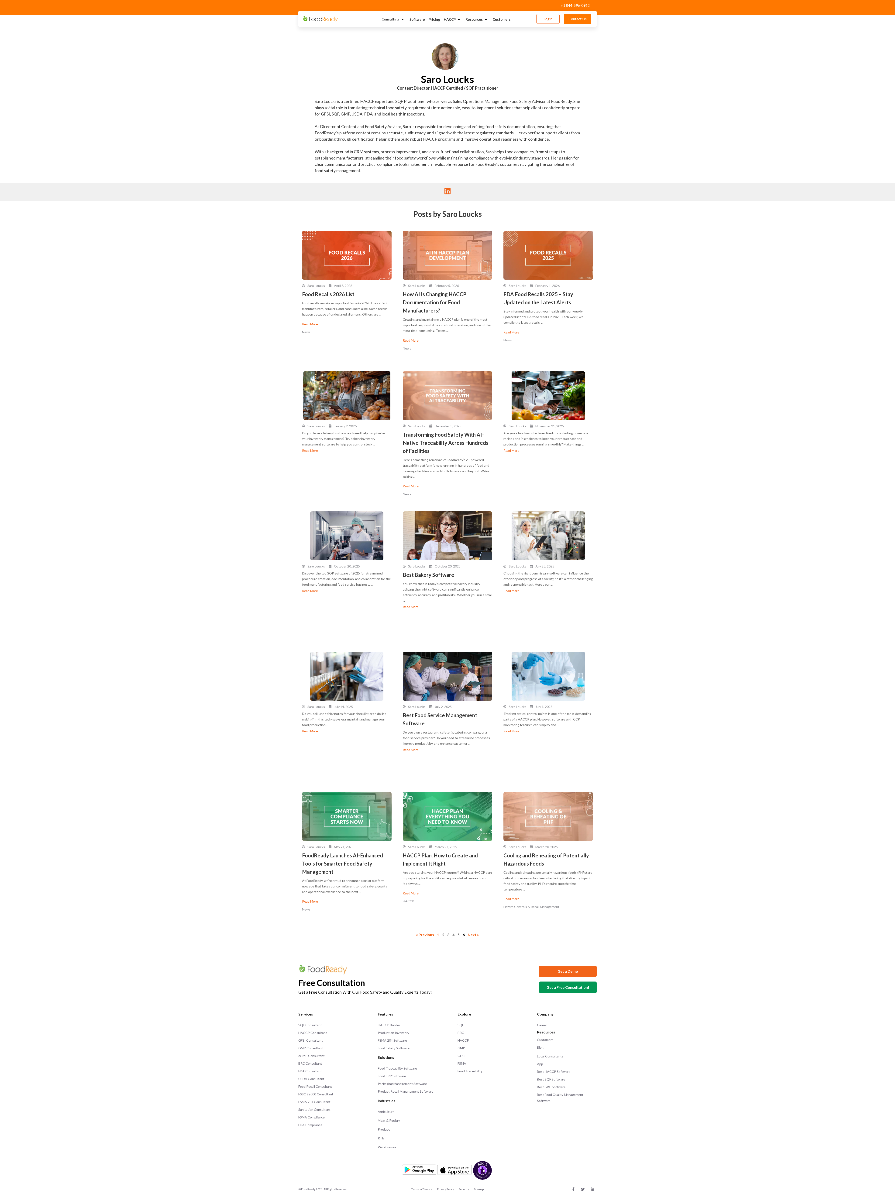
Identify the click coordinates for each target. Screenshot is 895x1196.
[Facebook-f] (573, 1189)
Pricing (434, 19)
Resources (474, 19)
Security (464, 1189)
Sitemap (479, 1189)
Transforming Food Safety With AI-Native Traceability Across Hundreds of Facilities (445, 443)
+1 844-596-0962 (575, 5)
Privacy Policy (445, 1189)
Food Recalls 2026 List (328, 294)
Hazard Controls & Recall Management (531, 907)
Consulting (390, 19)
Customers (501, 19)
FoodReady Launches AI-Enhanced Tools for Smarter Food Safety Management (342, 863)
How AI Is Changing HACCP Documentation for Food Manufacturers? (434, 302)
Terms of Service (421, 1189)
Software (417, 19)
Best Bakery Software (428, 575)
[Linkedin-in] (592, 1189)
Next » (473, 934)
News (306, 332)
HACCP (450, 19)
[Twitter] (583, 1189)
